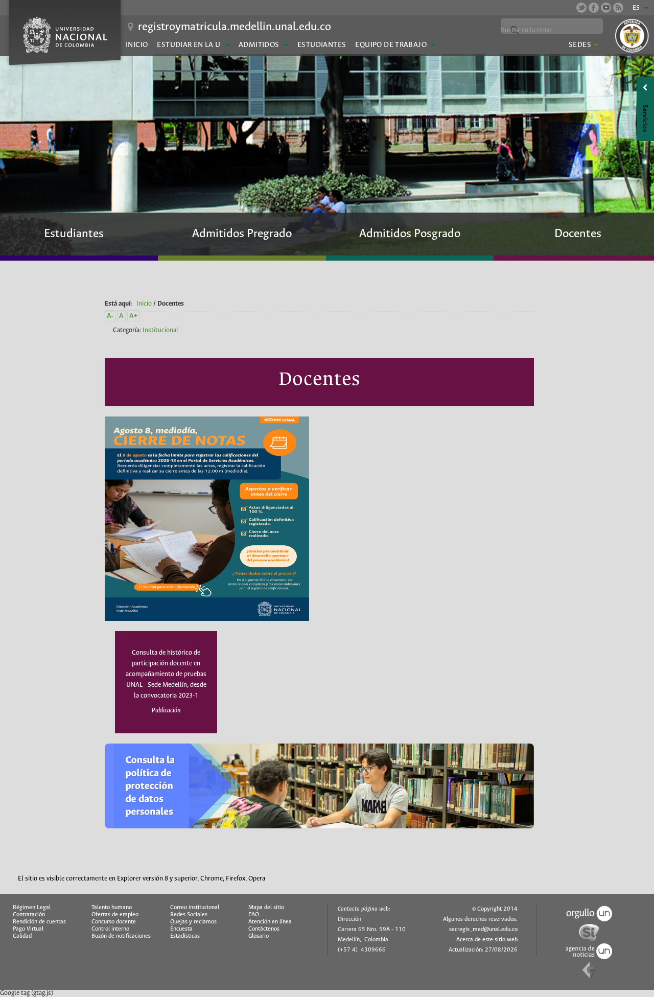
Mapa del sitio (266, 908)
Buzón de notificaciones (121, 936)
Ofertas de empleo (114, 915)
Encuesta (181, 929)
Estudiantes (321, 45)
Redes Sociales (188, 915)
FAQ (253, 915)
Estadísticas (185, 936)
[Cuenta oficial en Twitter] (581, 8)
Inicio (137, 45)
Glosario (258, 936)
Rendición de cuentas (39, 922)
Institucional (160, 330)
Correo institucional (194, 908)
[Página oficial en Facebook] (594, 8)
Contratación (29, 915)
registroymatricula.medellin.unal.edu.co (234, 27)
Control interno (110, 929)
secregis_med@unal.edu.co (483, 929)
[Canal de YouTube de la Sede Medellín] (606, 8)
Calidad (22, 936)
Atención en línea (270, 922)
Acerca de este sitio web (487, 940)
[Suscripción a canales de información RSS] (618, 8)
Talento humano (111, 908)
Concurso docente (113, 922)
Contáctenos (263, 929)
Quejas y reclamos (193, 922)
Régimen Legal (32, 908)
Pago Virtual (28, 929)
